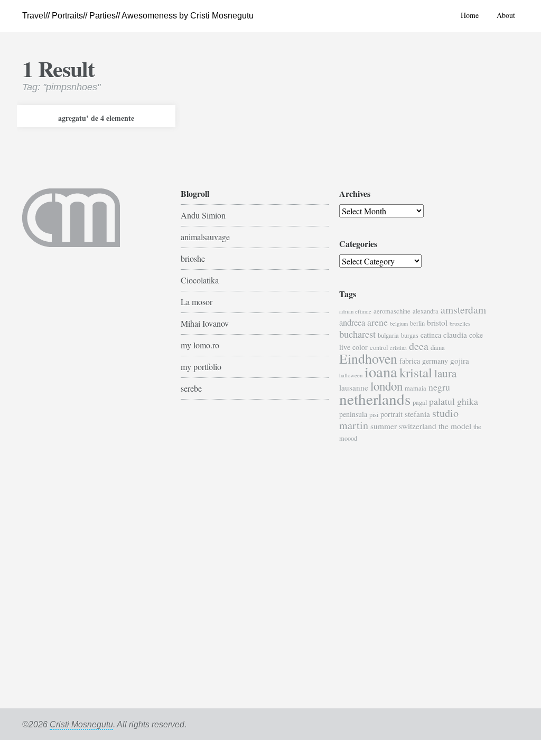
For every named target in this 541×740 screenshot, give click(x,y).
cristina (398, 348)
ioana (381, 372)
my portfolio (201, 366)
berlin (417, 323)
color (360, 347)
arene (377, 322)
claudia (455, 334)
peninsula (353, 414)
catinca (431, 335)
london (386, 386)
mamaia (415, 388)
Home (470, 15)
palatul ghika (453, 401)
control (379, 347)
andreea (352, 322)
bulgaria (388, 335)
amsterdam (463, 309)
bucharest (357, 333)
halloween (350, 375)
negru (439, 387)
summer (383, 426)
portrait (391, 414)
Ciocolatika (200, 280)
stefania (417, 414)
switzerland (417, 426)
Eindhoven (368, 358)
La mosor (196, 301)
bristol (437, 322)
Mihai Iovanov (205, 323)
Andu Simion (203, 215)
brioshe (193, 258)
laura (445, 373)
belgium (399, 323)
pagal (420, 402)
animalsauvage (205, 236)
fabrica (409, 361)
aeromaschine (392, 311)
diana (438, 347)
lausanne (353, 387)
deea (418, 346)
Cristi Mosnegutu (81, 724)
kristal (415, 372)
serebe (191, 388)
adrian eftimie (355, 311)
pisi (373, 414)
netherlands (375, 398)
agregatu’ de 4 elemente (96, 118)
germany (435, 361)
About (506, 15)
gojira (459, 360)
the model (455, 426)
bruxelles (460, 323)
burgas (409, 335)
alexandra (426, 311)
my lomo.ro (200, 344)
